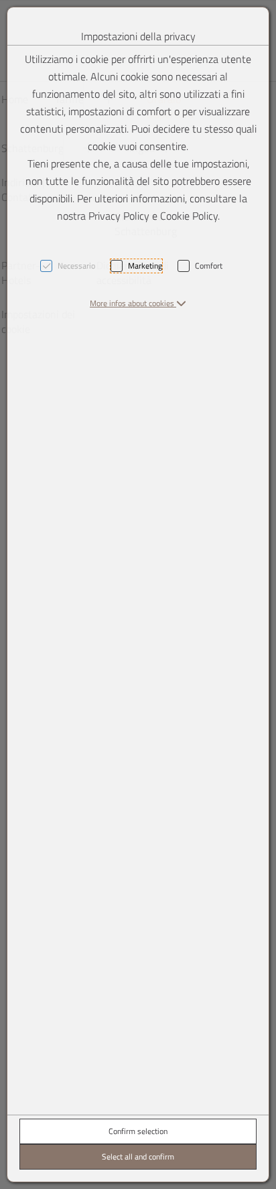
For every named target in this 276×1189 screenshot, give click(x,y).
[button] (138, 303)
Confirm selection (138, 1131)
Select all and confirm (138, 1156)
